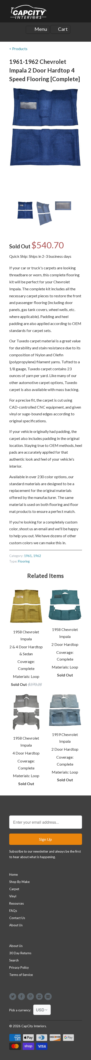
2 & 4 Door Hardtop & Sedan (26, 650)
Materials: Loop (26, 676)
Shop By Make (19, 882)
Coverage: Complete (26, 665)
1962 (37, 556)
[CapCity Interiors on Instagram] (39, 996)
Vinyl (12, 896)
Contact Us (17, 918)
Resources (16, 903)
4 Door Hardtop (26, 753)
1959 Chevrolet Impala (65, 738)
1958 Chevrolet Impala (26, 635)
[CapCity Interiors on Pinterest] (31, 996)
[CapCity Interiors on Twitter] (13, 996)
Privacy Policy (19, 967)
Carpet (14, 889)
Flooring (24, 561)
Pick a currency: (21, 1010)
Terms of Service (21, 975)
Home (13, 874)
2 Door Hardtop (64, 644)
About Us (16, 925)
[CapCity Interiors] (28, 13)
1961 (28, 556)
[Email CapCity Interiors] (48, 996)
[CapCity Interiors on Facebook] (22, 996)
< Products (18, 48)
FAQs (13, 911)
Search (14, 960)
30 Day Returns (20, 953)
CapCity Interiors (33, 1026)
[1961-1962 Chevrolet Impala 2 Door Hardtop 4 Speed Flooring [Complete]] (45, 127)
